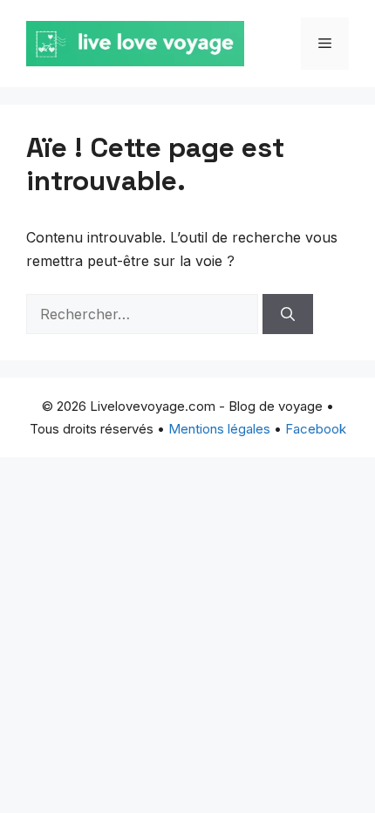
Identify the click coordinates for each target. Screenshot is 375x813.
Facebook (315, 428)
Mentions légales (219, 428)
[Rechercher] (287, 314)
